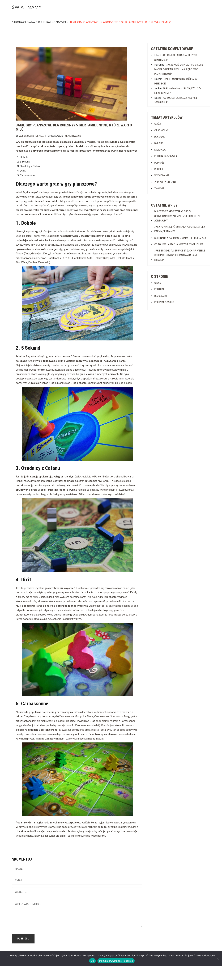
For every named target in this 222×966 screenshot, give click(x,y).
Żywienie (159, 188)
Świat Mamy (27, 7)
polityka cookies (164, 302)
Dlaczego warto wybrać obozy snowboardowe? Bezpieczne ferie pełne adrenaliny (177, 216)
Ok (92, 960)
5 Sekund (25, 161)
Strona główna (23, 22)
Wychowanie (161, 175)
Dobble (24, 157)
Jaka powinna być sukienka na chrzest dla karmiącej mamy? (179, 229)
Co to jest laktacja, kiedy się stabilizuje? (178, 244)
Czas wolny (161, 130)
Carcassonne (27, 175)
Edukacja (160, 149)
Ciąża (157, 123)
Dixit (23, 170)
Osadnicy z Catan (30, 166)
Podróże (159, 162)
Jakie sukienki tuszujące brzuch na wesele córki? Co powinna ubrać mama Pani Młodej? (179, 255)
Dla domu (159, 136)
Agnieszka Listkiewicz (31, 135)
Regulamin (160, 295)
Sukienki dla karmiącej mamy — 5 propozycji (180, 238)
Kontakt (159, 289)
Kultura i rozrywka (52, 22)
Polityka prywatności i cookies (116, 960)
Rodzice (159, 169)
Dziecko (159, 143)
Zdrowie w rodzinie (165, 182)
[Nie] (217, 958)
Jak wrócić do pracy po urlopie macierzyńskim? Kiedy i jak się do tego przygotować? (178, 69)
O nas (157, 282)
